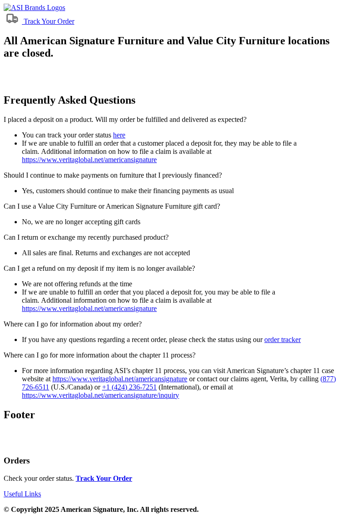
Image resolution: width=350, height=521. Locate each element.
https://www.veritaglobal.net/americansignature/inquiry (100, 395)
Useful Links (22, 494)
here (119, 135)
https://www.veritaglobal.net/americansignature (89, 159)
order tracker (282, 339)
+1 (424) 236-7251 (129, 387)
